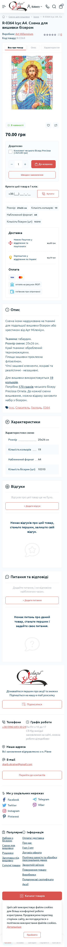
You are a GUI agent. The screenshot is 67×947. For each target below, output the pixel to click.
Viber (41, 804)
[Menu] (4, 6)
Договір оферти (32, 852)
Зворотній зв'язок (33, 864)
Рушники (7, 852)
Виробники (29, 874)
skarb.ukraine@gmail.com (17, 764)
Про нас (27, 842)
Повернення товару (34, 869)
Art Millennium (24, 33)
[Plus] (25, 164)
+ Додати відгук (32, 506)
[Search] (54, 6)
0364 (46, 407)
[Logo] (18, 6)
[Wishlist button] (48, 125)
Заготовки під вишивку (10, 859)
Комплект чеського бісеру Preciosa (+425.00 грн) (32, 152)
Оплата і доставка (33, 837)
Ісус (11, 407)
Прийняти (32, 935)
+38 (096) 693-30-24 (14, 726)
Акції (25, 884)
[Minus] (12, 164)
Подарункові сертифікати (38, 879)
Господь (36, 407)
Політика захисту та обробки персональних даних (39, 859)
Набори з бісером (7, 839)
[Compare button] (56, 125)
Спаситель (22, 407)
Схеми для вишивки (19, 16)
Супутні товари (11, 865)
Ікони (36, 16)
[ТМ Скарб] (32, 678)
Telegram (43, 799)
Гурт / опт (28, 847)
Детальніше (14, 926)
